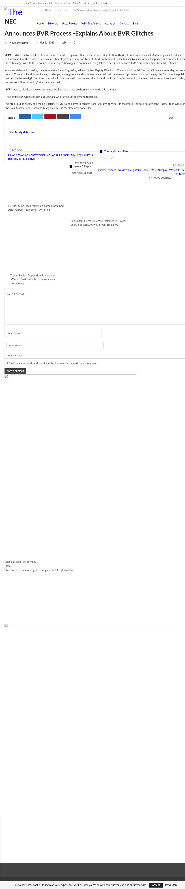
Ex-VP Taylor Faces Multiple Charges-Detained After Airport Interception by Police (66, 3)
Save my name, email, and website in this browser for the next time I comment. (53, 363)
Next (112, 158)
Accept (156, 885)
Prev (103, 158)
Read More (171, 885)
